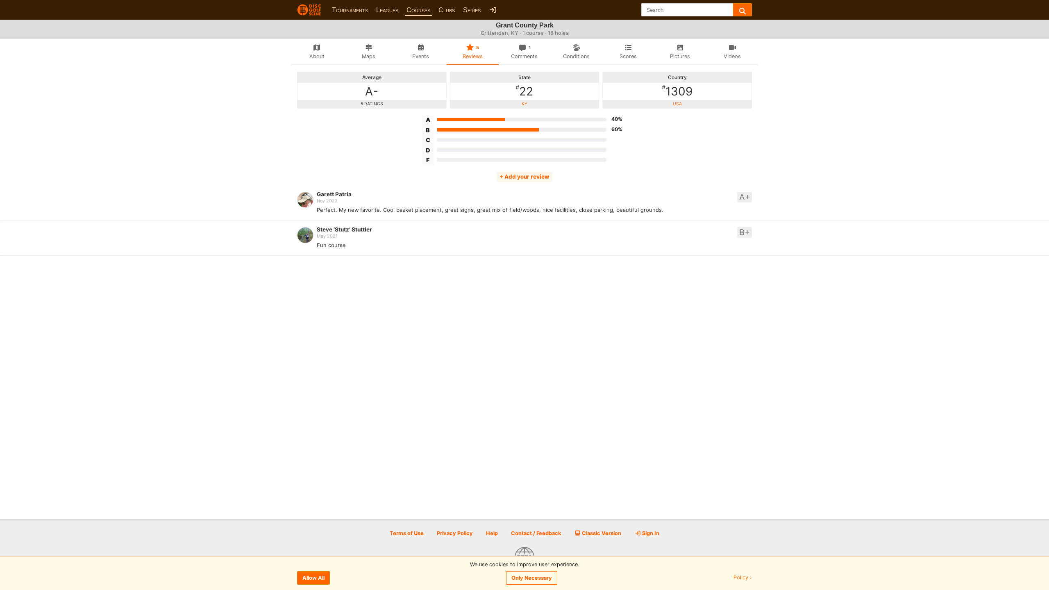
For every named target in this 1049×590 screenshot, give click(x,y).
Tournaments (350, 10)
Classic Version (601, 533)
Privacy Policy (455, 533)
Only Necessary (531, 578)
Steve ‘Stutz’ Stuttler (344, 229)
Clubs (446, 10)
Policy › (742, 578)
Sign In (650, 533)
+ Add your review (524, 176)
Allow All (313, 578)
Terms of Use (407, 533)
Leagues (387, 10)
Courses (418, 10)
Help (492, 533)
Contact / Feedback (536, 533)
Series (472, 10)
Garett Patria (334, 194)
